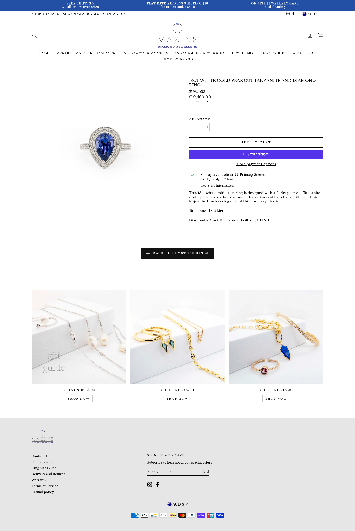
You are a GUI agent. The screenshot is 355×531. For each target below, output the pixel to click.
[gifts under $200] (177, 337)
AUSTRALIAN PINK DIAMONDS (86, 53)
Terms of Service (45, 486)
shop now (79, 398)
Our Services (42, 462)
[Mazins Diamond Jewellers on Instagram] (149, 484)
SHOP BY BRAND (178, 59)
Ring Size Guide (44, 468)
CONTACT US (114, 14)
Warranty (39, 480)
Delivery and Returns (48, 474)
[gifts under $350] (276, 337)
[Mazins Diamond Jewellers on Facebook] (157, 484)
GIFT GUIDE (304, 53)
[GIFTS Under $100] (79, 337)
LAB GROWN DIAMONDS (144, 53)
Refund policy (43, 492)
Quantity (199, 119)
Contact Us (40, 456)
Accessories (273, 53)
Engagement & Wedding (200, 53)
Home (45, 53)
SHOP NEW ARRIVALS (81, 14)
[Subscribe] (206, 471)
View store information (217, 185)
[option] (80, 5)
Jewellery (243, 53)
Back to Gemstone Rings (180, 253)
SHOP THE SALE (45, 14)
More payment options (256, 164)
